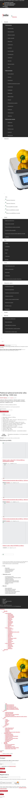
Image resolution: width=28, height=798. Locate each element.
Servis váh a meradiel (9, 223)
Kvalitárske (10, 90)
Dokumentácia (11, 31)
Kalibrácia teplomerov (9, 220)
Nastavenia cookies (9, 302)
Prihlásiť (2, 768)
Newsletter (7, 309)
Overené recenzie (9, 571)
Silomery (9, 60)
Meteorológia (10, 96)
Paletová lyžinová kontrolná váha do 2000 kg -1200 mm (15, 518)
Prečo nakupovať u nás (10, 266)
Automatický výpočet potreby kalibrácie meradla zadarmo (16, 716)
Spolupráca (7, 275)
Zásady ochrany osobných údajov (12, 299)
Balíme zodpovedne (9, 269)
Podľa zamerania (8, 70)
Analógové (10, 122)
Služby (4, 600)
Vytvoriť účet (3, 772)
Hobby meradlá (11, 38)
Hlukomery (10, 41)
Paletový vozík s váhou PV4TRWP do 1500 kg (13, 545)
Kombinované (10, 128)
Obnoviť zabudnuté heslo (10, 593)
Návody (6, 249)
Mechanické (10, 135)
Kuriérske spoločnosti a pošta (14, 83)
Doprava (9, 77)
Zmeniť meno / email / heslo (11, 331)
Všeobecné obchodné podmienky (12, 292)
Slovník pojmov (8, 305)
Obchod (9, 99)
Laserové (10, 132)
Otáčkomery (10, 44)
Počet (1, 408)
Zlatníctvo (10, 116)
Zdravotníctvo (11, 112)
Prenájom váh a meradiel (10, 230)
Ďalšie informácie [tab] (7, 415)
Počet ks (4, 408)
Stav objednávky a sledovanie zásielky (13, 577)
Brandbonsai (18, 606)
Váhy (9, 67)
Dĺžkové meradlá (11, 34)
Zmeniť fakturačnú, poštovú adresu (12, 591)
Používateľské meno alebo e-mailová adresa (9, 760)
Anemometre (10, 28)
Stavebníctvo (10, 106)
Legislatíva (7, 246)
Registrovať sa (4, 790)
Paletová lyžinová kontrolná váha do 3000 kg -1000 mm (15, 499)
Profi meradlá (10, 51)
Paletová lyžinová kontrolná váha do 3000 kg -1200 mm (15, 480)
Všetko (6, 243)
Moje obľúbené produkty (10, 590)
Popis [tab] (4, 413)
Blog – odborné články (7, 601)
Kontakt (6, 583)
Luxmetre (10, 47)
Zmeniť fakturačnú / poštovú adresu (12, 328)
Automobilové (11, 73)
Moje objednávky (8, 322)
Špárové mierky (11, 64)
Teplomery (10, 57)
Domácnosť (10, 80)
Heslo (1, 764)
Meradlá (4, 599)
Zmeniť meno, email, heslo (10, 592)
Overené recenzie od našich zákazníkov (13, 278)
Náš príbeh (7, 272)
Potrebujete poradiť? (9, 286)
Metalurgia (10, 93)
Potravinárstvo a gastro (12, 103)
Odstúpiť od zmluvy (9, 296)
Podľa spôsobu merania (10, 119)
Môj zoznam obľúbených (10, 318)
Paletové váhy (18, 349)
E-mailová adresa (4, 777)
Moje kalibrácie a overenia (10, 325)
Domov (1, 349)
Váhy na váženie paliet (10, 349)
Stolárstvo (10, 109)
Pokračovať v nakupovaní (5, 755)
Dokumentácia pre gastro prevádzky (12, 227)
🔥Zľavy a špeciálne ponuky (9, 3)
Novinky (6, 259)
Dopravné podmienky (9, 289)
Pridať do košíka (4, 411)
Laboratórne (10, 86)
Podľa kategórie (8, 25)
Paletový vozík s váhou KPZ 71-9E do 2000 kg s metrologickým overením (14, 460)
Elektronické (10, 125)
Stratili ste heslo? (12, 766)
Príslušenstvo (10, 54)
